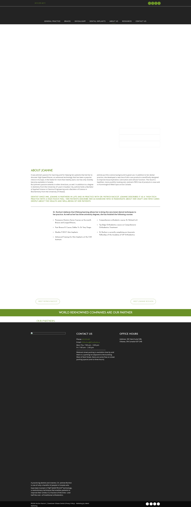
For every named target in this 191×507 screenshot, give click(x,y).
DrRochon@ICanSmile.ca (91, 342)
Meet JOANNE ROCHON (143, 301)
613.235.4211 (86, 339)
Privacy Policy (70, 503)
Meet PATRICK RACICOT (47, 301)
